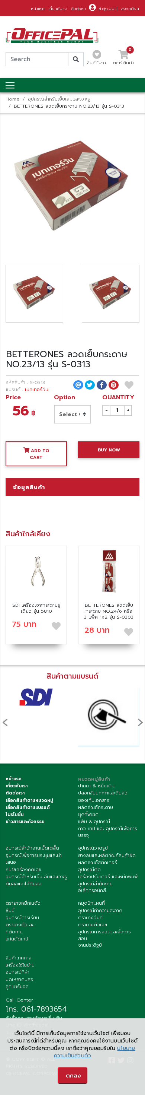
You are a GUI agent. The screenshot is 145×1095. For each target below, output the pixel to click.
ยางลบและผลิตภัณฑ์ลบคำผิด (107, 855)
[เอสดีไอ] (36, 697)
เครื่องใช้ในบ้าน (20, 965)
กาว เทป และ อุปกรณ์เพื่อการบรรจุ (107, 832)
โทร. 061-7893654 (36, 1009)
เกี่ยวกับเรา (57, 9)
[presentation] (4, 721)
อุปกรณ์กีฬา (17, 972)
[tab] (72, 487)
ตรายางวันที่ (90, 917)
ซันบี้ (10, 910)
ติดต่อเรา (78, 9)
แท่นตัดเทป (17, 939)
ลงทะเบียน (130, 9)
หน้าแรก (38, 9)
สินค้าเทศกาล (19, 958)
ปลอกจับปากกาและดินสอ (103, 793)
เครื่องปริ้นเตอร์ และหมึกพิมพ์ (108, 876)
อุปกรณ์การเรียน (22, 917)
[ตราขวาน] (108, 717)
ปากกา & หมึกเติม (96, 786)
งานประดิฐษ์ (90, 945)
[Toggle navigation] (10, 85)
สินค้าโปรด (96, 63)
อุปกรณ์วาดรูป (93, 848)
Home (13, 98)
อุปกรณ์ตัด (89, 869)
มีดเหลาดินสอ (19, 979)
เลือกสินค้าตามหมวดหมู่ (29, 800)
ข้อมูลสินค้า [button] (29, 487)
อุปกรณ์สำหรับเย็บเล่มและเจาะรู (59, 98)
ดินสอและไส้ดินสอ (24, 883)
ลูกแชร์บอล (17, 986)
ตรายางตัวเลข (20, 924)
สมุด (10, 869)
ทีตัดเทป (14, 932)
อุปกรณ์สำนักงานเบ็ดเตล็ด (32, 848)
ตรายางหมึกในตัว (23, 903)
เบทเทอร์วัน (36, 389)
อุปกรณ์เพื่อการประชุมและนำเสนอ (34, 859)
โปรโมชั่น (15, 814)
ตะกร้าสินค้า (123, 59)
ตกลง (73, 1076)
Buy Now (36, 571)
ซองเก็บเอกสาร (93, 800)
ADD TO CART (39, 454)
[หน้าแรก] (52, 35)
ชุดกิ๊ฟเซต (88, 814)
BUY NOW (109, 450)
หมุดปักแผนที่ (91, 903)
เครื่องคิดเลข (28, 869)
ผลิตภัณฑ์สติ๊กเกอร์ (97, 862)
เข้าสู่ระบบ (105, 9)
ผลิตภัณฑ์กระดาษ (95, 807)
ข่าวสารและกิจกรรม (25, 821)
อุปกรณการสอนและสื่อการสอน (104, 935)
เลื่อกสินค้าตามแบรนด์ (28, 807)
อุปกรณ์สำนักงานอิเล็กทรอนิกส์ (95, 887)
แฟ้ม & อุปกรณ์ (94, 821)
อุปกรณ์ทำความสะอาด (100, 910)
